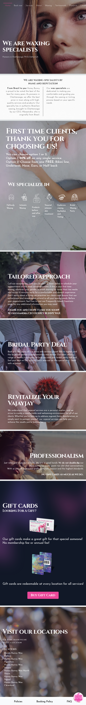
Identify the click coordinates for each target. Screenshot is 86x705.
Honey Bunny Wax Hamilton (13, 660)
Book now (18, 6)
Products (73, 6)
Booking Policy (44, 701)
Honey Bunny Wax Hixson (13, 666)
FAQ (69, 701)
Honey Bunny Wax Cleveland (13, 683)
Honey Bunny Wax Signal (13, 678)
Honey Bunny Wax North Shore (16, 672)
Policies (18, 701)
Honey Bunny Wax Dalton (13, 654)
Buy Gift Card (43, 595)
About (39, 6)
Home (7, 6)
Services (29, 6)
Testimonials (60, 6)
